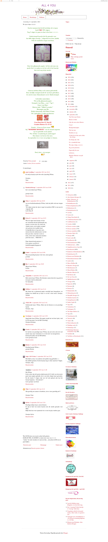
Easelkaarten (70, 240)
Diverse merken (71, 229)
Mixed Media (71, 270)
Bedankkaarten (71, 203)
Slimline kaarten (71, 298)
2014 (69, 101)
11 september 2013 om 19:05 (36, 264)
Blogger (66, 533)
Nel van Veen (71, 277)
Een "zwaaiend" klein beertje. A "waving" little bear (75, 508)
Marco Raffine (71, 263)
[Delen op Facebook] (45, 161)
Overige (69, 281)
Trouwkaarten (71, 316)
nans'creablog (30, 172)
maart (71, 174)
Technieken (70, 307)
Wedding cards (71, 325)
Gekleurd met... (71, 245)
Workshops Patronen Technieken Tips (73, 330)
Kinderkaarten (71, 254)
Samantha (28, 276)
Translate (70, 40)
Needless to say (73, 133)
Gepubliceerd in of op (73, 247)
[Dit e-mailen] (42, 161)
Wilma (74, 54)
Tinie (27, 389)
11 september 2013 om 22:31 (38, 329)
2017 (69, 93)
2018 (69, 91)
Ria (27, 264)
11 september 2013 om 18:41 (42, 172)
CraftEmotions (71, 222)
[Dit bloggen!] (43, 161)
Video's (69, 321)
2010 (69, 188)
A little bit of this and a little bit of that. (77, 136)
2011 (69, 185)
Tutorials (69, 318)
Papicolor (70, 284)
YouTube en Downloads (73, 336)
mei (70, 168)
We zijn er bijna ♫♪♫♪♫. (76, 145)
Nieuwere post (27, 445)
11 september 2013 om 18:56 (37, 252)
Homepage (43, 445)
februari (71, 176)
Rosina (27, 345)
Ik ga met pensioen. (74, 147)
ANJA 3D (28, 302)
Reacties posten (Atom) (37, 448)
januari (71, 179)
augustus (71, 160)
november (72, 109)
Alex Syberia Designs (73, 197)
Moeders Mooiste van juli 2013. (76, 156)
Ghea (27, 201)
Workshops (33, 17)
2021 (69, 82)
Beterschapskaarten (72, 206)
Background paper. (74, 127)
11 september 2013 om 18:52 (37, 201)
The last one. (72, 130)
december (72, 106)
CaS (68, 212)
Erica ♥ (28, 218)
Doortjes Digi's (71, 233)
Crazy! (71, 125)
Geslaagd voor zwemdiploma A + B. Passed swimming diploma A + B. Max (76, 518)
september (72, 114)
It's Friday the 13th (74, 140)
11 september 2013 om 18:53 (38, 218)
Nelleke (28, 289)
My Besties (70, 275)
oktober (71, 112)
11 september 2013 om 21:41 (38, 289)
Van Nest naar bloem (74, 117)
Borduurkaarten (71, 210)
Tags (68, 304)
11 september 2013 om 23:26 (38, 345)
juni (70, 166)
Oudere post (59, 445)
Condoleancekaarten (73, 219)
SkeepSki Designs (72, 295)
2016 (69, 96)
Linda (27, 252)
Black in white (73, 119)
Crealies (29, 163)
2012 (69, 183)
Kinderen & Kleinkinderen (74, 252)
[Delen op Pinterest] (46, 161)
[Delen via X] (44, 161)
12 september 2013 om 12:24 (37, 402)
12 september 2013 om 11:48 (39, 370)
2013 (69, 104)
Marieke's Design (72, 265)
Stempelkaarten (71, 300)
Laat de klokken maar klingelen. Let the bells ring (74, 504)
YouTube (69, 334)
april (70, 171)
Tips (68, 314)
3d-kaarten (70, 195)
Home (25, 17)
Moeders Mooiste (72, 272)
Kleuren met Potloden (73, 256)
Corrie (27, 329)
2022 (69, 80)
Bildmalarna (70, 208)
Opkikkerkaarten (72, 279)
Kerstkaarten (70, 249)
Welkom (41, 17)
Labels (69, 261)
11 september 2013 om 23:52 (44, 356)
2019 (69, 88)
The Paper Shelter (72, 311)
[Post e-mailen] (39, 161)
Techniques (70, 309)
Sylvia (27, 402)
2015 (69, 99)
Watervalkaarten (71, 323)
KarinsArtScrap (30, 187)
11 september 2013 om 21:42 (39, 302)
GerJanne (28, 316)
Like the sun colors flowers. (76, 122)
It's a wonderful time (74, 142)
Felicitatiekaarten (72, 242)
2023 (69, 77)
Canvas (69, 215)
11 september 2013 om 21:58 (40, 316)
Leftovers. (71, 153)
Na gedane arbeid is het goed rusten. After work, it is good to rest (75, 512)
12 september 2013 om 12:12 (37, 389)
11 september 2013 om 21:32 (40, 275)
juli (70, 163)
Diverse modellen (36, 163)
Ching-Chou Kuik (72, 217)
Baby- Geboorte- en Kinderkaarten (72, 200)
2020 (69, 85)
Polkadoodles (71, 291)
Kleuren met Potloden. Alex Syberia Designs (75, 523)
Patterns (69, 288)
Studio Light (70, 302)
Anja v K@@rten (31, 356)
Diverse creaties (71, 226)
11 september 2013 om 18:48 (43, 187)
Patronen (69, 286)
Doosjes (69, 235)
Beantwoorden (29, 182)
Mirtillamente (71, 268)
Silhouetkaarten (71, 293)
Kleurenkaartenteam (73, 258)
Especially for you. (74, 150)
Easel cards (70, 238)
